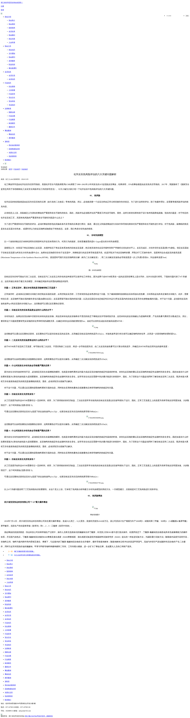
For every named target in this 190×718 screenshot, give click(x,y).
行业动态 (16, 169)
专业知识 (24, 169)
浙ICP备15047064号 (31, 716)
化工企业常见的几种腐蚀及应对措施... (27, 555)
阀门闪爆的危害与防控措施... (24, 551)
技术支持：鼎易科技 (45, 716)
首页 (10, 169)
